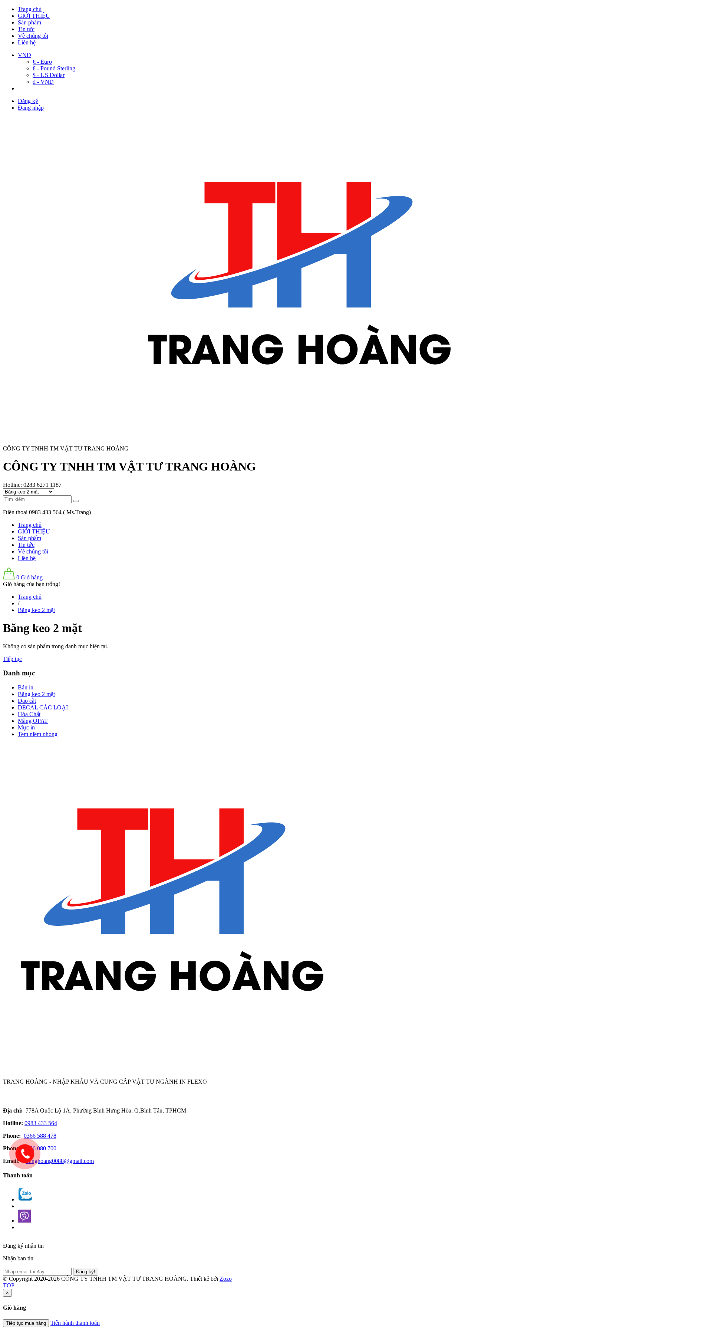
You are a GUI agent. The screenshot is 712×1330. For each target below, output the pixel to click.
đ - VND (43, 82)
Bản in (25, 687)
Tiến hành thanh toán (75, 1323)
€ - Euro (42, 62)
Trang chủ (30, 9)
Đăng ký (28, 101)
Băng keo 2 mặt (36, 694)
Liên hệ (27, 42)
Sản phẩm (29, 22)
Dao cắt (27, 701)
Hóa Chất (29, 714)
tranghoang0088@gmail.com (60, 1161)
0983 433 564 (40, 1123)
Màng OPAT (33, 721)
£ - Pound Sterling (54, 68)
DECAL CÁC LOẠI (43, 707)
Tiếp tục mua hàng (26, 1323)
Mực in (26, 727)
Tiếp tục (12, 659)
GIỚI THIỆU (34, 16)
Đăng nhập (31, 107)
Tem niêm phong (37, 734)
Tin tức (26, 29)
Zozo (226, 1279)
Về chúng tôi (33, 36)
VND (24, 55)
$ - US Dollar (49, 75)
